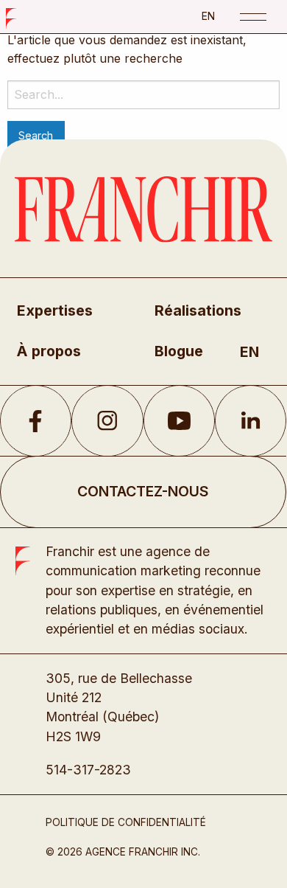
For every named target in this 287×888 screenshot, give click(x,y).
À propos (49, 351)
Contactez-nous (143, 491)
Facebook (36, 421)
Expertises (55, 310)
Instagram (107, 421)
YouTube (179, 421)
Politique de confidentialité (126, 822)
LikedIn (251, 421)
